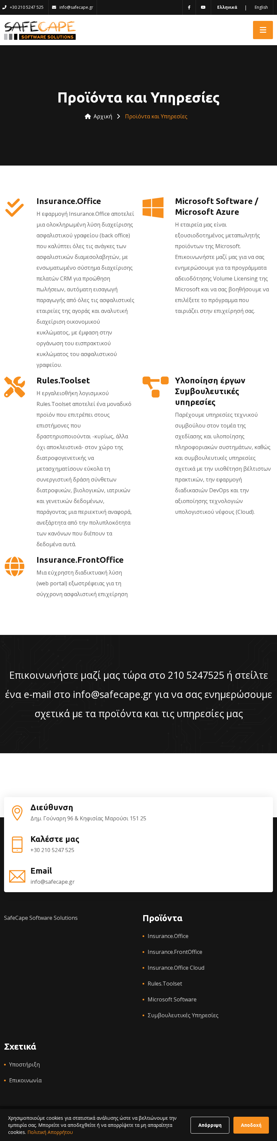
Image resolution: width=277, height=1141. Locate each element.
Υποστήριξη (24, 1064)
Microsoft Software (172, 999)
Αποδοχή (251, 1125)
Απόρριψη (210, 1125)
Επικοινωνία (25, 1080)
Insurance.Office (168, 936)
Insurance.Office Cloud (176, 967)
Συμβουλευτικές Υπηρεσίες (183, 1015)
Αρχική (103, 116)
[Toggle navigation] (263, 30)
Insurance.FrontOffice (175, 952)
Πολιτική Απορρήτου (50, 1132)
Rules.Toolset (165, 983)
